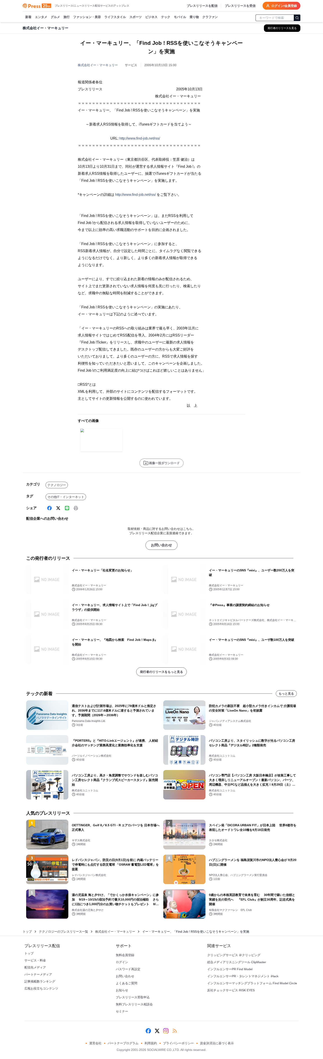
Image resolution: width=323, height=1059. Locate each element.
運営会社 (95, 1043)
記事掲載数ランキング (39, 981)
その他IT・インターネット (65, 497)
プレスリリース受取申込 (133, 997)
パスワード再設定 (128, 969)
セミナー (122, 1011)
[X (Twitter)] (58, 508)
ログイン (122, 962)
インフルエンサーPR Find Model (229, 969)
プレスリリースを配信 (202, 5)
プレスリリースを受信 (240, 5)
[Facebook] (49, 508)
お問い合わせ (161, 545)
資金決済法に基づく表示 (217, 1043)
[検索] (297, 18)
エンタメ (41, 17)
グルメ (55, 17)
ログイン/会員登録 (284, 5)
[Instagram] (166, 1031)
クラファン (210, 17)
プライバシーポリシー (178, 1043)
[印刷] (76, 508)
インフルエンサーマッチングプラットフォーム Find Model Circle (252, 983)
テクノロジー (56, 485)
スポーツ (135, 17)
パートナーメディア (38, 974)
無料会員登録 (125, 955)
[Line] (67, 508)
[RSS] (174, 1031)
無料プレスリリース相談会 (134, 1004)
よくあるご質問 (126, 983)
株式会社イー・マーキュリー (98, 65)
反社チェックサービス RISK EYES (231, 990)
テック (165, 17)
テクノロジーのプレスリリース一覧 (63, 931)
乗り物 (194, 17)
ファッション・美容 (87, 17)
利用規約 (151, 1043)
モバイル (180, 17)
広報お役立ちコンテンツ (41, 988)
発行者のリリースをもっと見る (161, 672)
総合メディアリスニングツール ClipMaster (236, 962)
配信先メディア (35, 967)
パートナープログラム (123, 1043)
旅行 (67, 17)
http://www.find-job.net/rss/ (139, 138)
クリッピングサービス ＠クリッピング (233, 955)
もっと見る (286, 693)
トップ (27, 931)
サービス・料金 (35, 960)
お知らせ (122, 990)
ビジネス (151, 17)
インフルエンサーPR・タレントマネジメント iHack (242, 976)
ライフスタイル (115, 17)
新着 (28, 17)
